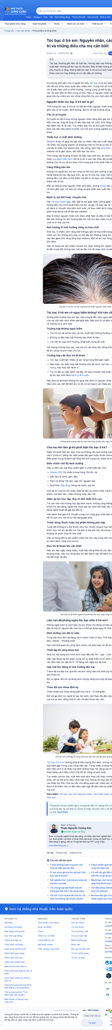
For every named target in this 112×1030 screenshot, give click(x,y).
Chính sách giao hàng (14, 953)
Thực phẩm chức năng (48, 922)
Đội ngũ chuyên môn (80, 949)
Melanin (51, 141)
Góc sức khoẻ (77, 922)
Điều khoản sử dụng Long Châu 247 (16, 1000)
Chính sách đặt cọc (13, 940)
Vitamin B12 (56, 472)
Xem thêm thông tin (57, 845)
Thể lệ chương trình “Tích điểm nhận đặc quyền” (16, 993)
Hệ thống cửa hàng (13, 927)
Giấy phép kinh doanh (14, 931)
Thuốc (41, 931)
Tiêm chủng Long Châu (48, 949)
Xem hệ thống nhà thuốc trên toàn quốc (41, 909)
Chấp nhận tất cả (92, 1016)
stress (103, 185)
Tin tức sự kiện (78, 957)
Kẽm (46, 17)
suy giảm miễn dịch (62, 159)
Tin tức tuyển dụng (80, 953)
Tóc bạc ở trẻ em (56, 762)
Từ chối (92, 1023)
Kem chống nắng (62, 17)
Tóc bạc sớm (61, 853)
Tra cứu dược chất (79, 931)
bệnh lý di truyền (80, 375)
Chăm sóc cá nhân (46, 936)
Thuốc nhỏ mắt (78, 17)
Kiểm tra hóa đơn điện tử (15, 966)
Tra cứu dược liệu (79, 936)
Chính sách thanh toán (14, 962)
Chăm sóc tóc (75, 853)
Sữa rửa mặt (92, 17)
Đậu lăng (65, 485)
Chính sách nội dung (13, 944)
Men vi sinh (105, 17)
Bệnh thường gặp (79, 940)
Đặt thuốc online (45, 944)
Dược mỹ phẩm (44, 927)
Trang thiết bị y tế (46, 940)
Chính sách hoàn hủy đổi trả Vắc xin (17, 979)
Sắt (51, 17)
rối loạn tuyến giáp (61, 201)
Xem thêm (62, 812)
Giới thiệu (8, 922)
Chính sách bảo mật (13, 957)
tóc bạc (94, 83)
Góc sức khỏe (23, 31)
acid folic (105, 148)
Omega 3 (37, 17)
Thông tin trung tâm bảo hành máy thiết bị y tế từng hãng (17, 986)
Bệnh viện (75, 944)
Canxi (28, 17)
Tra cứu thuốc (77, 927)
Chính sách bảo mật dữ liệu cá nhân (18, 972)
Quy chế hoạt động (13, 936)
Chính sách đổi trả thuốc (15, 949)
